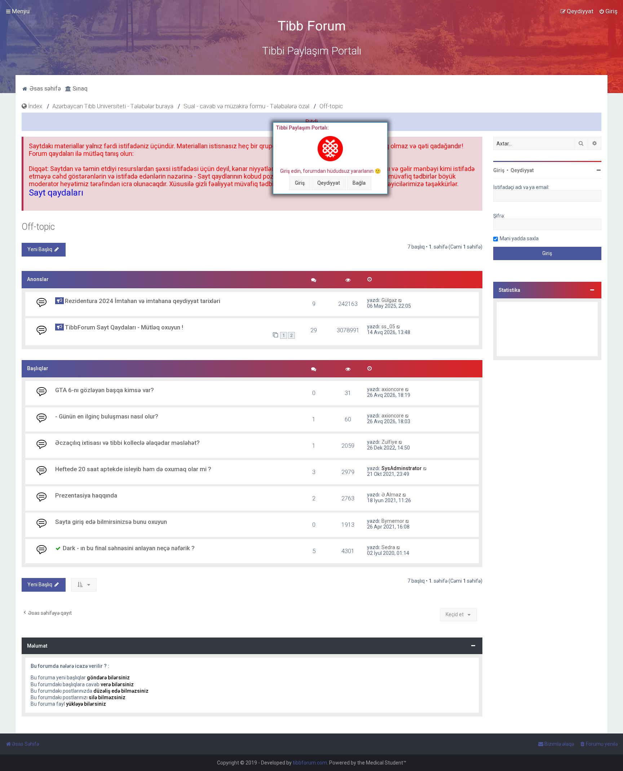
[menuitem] (608, 11)
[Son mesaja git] (400, 300)
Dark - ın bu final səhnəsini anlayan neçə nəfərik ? (129, 548)
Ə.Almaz (391, 495)
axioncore (392, 389)
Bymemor (392, 521)
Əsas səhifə (44, 88)
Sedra (388, 547)
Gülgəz (389, 300)
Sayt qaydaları (56, 193)
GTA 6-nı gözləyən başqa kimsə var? (104, 390)
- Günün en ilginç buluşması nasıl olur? (106, 416)
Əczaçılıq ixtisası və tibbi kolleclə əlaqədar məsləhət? (127, 442)
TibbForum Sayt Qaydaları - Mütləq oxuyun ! (124, 327)
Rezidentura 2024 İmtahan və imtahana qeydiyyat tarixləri (142, 301)
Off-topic (38, 227)
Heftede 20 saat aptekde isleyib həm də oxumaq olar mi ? (133, 469)
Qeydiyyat (328, 183)
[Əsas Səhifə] (311, 26)
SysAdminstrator (401, 468)
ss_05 (388, 326)
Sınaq (79, 88)
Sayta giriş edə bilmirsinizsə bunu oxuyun (111, 521)
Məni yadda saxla (519, 238)
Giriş (300, 183)
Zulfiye (389, 442)
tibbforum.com (310, 763)
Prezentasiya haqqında (86, 495)
